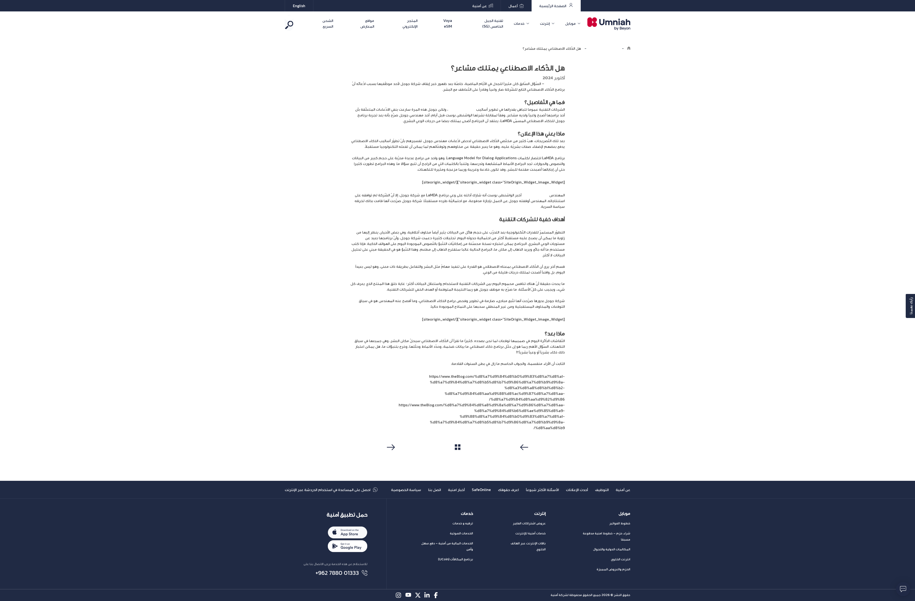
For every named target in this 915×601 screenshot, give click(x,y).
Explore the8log (604, 48)
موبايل (570, 23)
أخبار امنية (456, 489)
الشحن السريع (327, 23)
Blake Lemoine (535, 195)
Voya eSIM (447, 23)
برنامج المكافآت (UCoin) (455, 559)
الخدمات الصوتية (461, 533)
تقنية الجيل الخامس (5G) (492, 23)
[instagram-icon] (399, 595)
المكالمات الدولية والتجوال (611, 549)
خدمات (519, 23)
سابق (525, 456)
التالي (390, 456)
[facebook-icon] (437, 595)
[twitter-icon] (418, 595)
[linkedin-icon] (427, 595)
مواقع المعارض (367, 23)
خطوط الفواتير (619, 523)
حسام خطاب (554, 83)
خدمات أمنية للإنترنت (530, 533)
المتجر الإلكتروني (409, 23)
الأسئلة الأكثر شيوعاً (542, 489)
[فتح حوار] (903, 589)
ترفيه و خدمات (462, 523)
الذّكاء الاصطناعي (461, 109)
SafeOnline (481, 489)
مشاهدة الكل (457, 456)
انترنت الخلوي (620, 559)
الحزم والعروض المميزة (613, 569)
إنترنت (545, 23)
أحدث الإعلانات (577, 489)
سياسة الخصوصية (406, 489)
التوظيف (602, 489)
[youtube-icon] (408, 595)
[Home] (628, 48)
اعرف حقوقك (508, 489)
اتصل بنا (434, 489)
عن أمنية (623, 489)
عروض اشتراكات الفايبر (529, 523)
